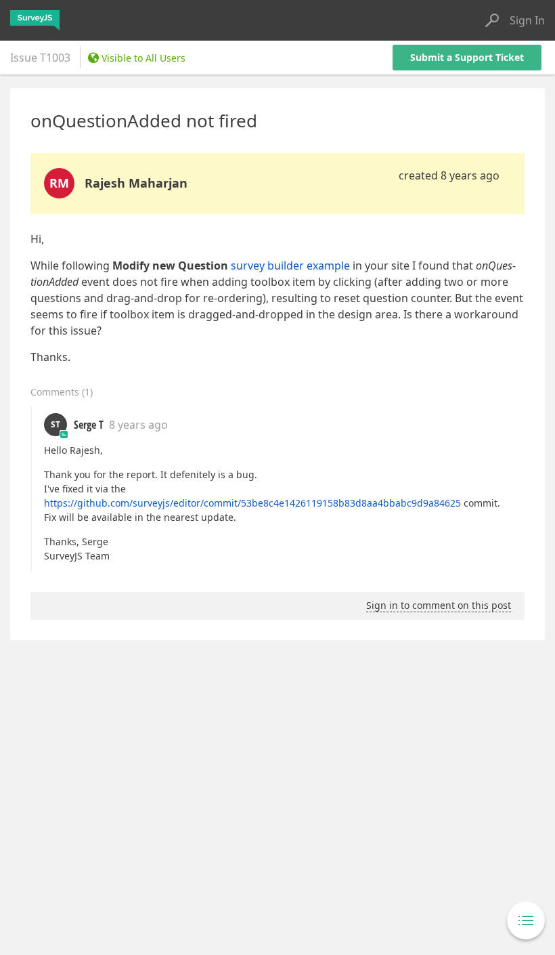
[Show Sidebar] (526, 920)
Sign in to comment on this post (438, 605)
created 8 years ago (449, 175)
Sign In (527, 20)
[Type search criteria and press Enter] (492, 20)
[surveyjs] (35, 20)
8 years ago (138, 424)
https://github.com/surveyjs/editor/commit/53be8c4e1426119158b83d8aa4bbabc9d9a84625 (252, 502)
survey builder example (290, 265)
